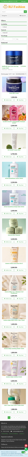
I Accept (24, 452)
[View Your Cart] (26, 445)
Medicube (4, 69)
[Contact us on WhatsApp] (26, 449)
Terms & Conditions (13, 433)
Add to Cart (9, 100)
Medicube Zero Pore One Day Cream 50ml (10, 67)
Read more (22, 429)
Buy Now (21, 100)
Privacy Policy (5, 433)
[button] (21, 74)
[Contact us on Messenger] (26, 452)
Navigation (4, 15)
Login (24, 1)
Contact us (21, 433)
